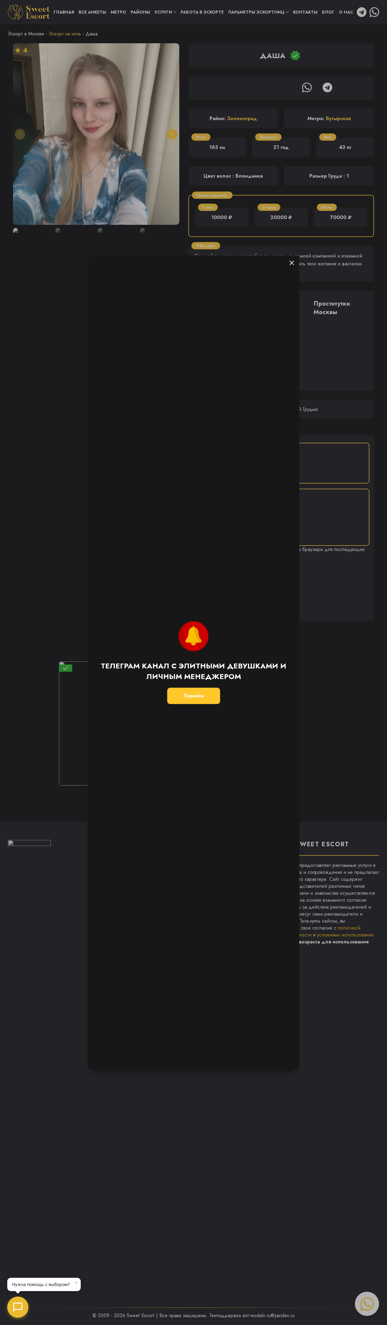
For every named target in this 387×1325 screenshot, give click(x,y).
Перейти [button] (194, 695)
